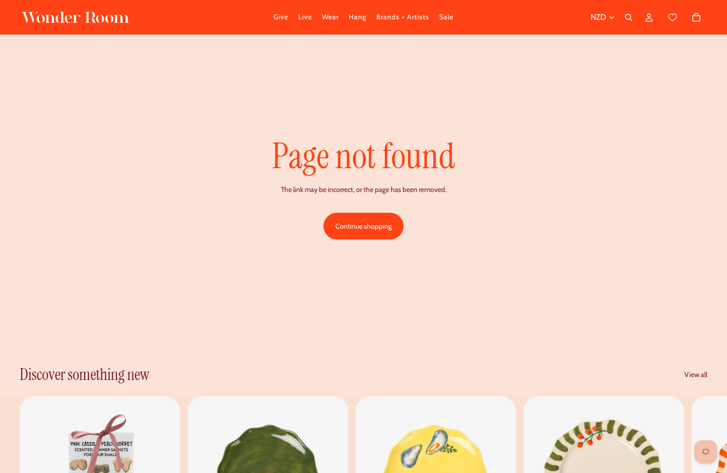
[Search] (628, 17)
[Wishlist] (672, 17)
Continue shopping (363, 226)
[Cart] (683, 17)
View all (695, 374)
